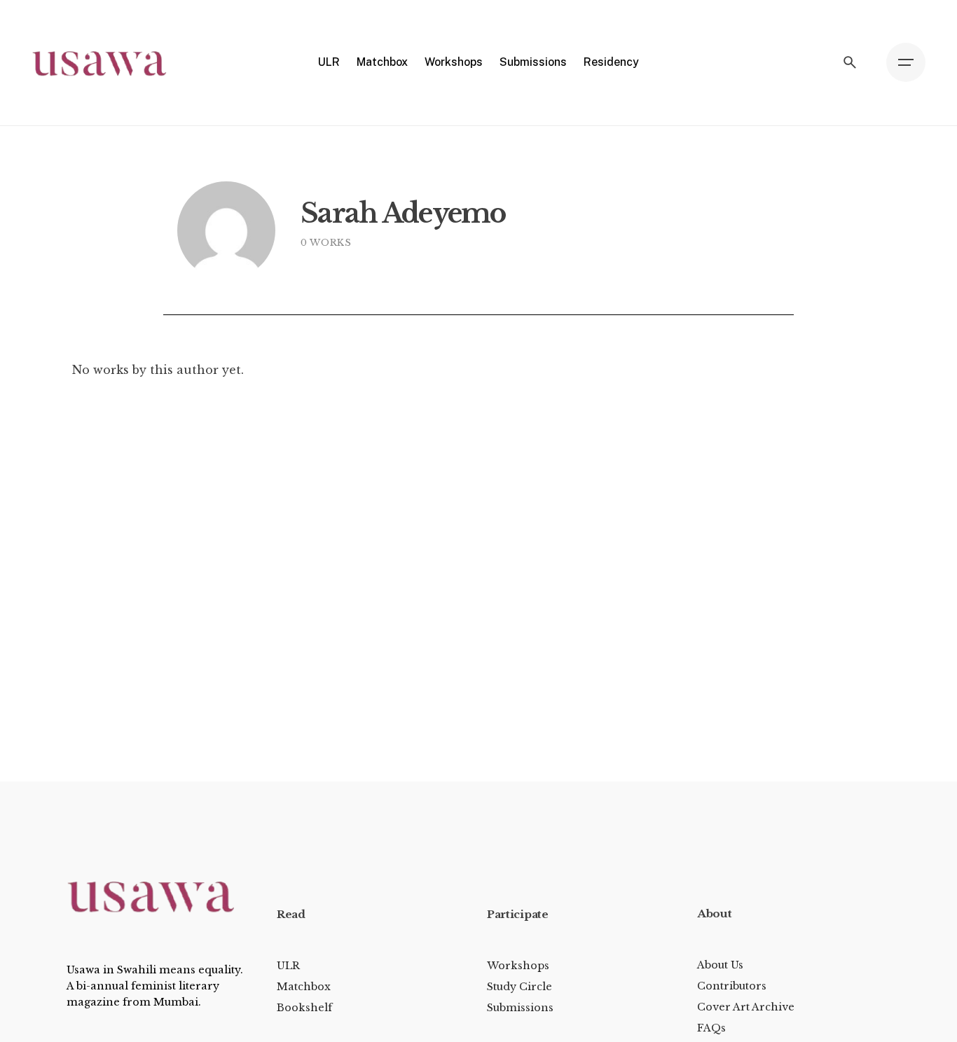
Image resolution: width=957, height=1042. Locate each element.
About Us (720, 965)
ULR (288, 965)
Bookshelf (304, 1007)
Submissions (520, 1007)
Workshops (518, 965)
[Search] (850, 62)
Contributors (731, 986)
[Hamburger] (905, 62)
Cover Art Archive (745, 1007)
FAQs (711, 1028)
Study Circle (519, 986)
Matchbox (304, 986)
